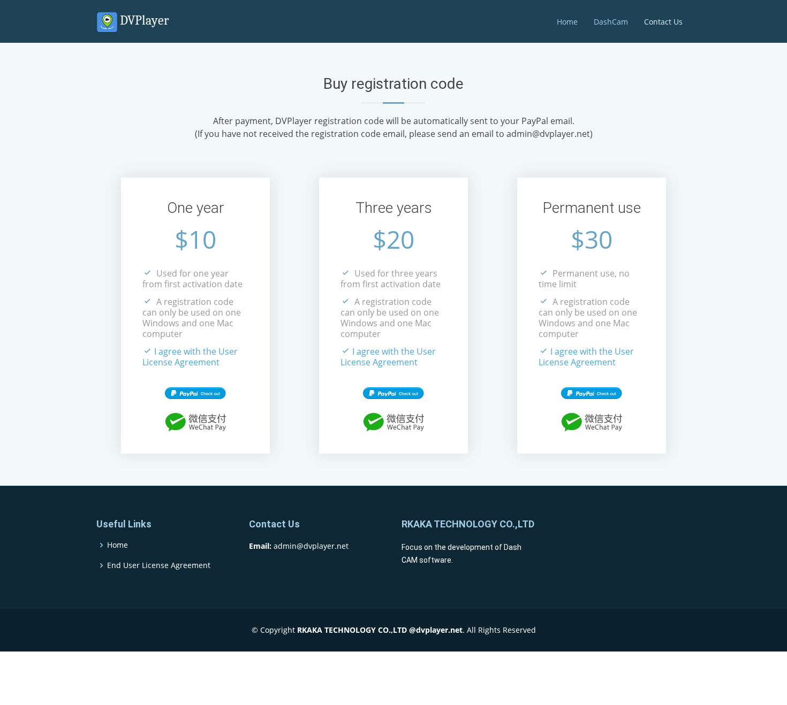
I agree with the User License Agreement (190, 357)
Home (567, 22)
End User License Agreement (158, 565)
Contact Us (663, 22)
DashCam (611, 22)
